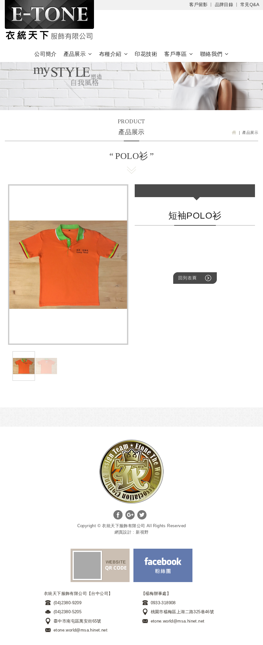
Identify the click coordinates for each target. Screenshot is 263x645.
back (195, 278)
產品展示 (75, 54)
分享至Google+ (130, 514)
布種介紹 (110, 54)
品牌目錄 (224, 4)
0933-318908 (163, 602)
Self (49, 21)
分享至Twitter (142, 514)
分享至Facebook (118, 514)
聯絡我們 (211, 54)
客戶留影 (198, 4)
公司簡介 (45, 54)
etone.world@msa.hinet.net (80, 630)
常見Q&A (249, 4)
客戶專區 (175, 54)
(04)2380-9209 (67, 602)
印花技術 (146, 54)
